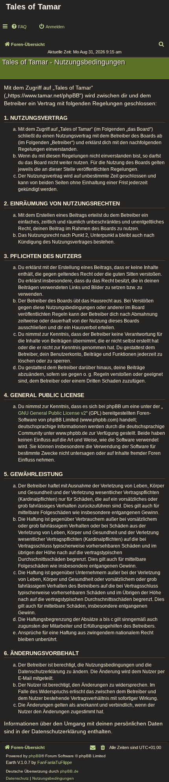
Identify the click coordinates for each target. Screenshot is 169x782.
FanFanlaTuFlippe (54, 762)
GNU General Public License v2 (52, 413)
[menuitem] (19, 26)
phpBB (35, 756)
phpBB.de (69, 771)
